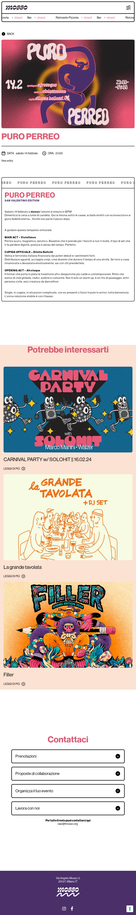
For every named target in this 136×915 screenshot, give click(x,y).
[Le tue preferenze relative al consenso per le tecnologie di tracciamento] (129, 908)
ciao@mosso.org (68, 823)
